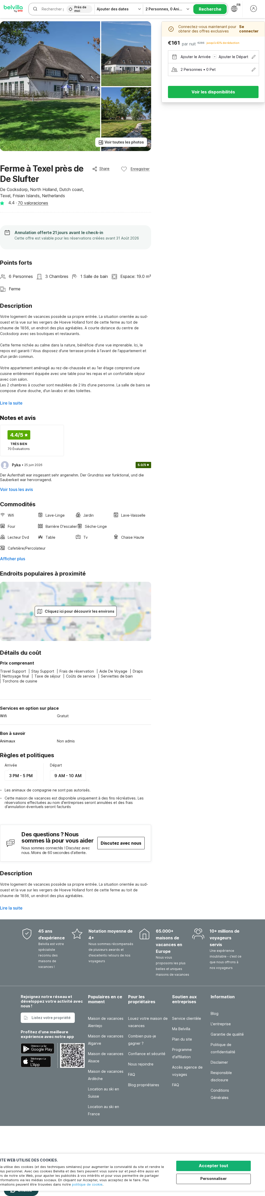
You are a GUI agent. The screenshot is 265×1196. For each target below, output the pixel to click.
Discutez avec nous (121, 843)
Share (104, 168)
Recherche (210, 9)
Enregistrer (140, 169)
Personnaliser (213, 1178)
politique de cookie (87, 1184)
